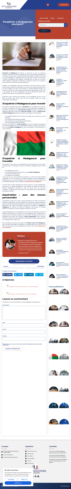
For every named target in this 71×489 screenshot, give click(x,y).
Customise (11, 479)
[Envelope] (38, 476)
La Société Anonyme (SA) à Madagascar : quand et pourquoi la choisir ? (61, 93)
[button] (48, 5)
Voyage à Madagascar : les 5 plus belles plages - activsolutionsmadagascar (22, 294)
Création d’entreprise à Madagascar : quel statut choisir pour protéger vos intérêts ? (62, 154)
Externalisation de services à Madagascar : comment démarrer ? (62, 276)
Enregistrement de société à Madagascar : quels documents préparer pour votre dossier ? (62, 69)
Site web (4, 336)
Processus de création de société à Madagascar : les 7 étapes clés (62, 129)
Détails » (58, 48)
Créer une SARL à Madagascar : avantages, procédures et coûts (62, 105)
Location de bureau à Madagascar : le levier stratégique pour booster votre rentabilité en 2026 (62, 179)
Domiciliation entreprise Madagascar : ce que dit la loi (62, 252)
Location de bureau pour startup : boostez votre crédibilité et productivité (62, 228)
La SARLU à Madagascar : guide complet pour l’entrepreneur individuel (61, 82)
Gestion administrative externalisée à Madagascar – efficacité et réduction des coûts (62, 192)
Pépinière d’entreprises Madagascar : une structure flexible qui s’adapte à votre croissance (62, 204)
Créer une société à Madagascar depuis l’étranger (61, 240)
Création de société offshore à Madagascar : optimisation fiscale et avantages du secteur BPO (62, 142)
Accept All (18, 483)
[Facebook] (35, 476)
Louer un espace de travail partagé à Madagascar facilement (62, 215)
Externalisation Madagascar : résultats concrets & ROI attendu (62, 264)
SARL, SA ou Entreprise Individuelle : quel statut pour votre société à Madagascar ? (62, 117)
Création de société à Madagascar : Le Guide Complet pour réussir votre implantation (62, 167)
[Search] (66, 25)
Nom (3, 322)
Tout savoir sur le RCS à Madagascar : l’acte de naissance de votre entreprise (62, 44)
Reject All (24, 479)
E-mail (4, 329)
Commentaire (5, 305)
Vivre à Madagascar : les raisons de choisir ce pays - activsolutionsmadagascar (22, 286)
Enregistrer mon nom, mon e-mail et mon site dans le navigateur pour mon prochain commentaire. (22, 345)
